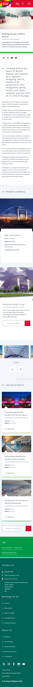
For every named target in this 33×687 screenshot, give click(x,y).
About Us (7, 637)
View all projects (13, 528)
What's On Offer (9, 613)
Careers (7, 603)
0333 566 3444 (9, 572)
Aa (17, 4)
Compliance (8, 656)
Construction (18, 548)
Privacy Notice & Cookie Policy (11, 673)
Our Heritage (9, 642)
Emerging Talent (10, 618)
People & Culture (10, 646)
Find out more (13, 323)
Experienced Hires (10, 623)
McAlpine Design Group (9, 553)
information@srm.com (12, 575)
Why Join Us (8, 608)
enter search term (23, 3)
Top (29, 684)
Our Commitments (10, 651)
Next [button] (21, 369)
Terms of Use (6, 670)
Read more (10, 429)
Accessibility (6, 676)
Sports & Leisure (7, 548)
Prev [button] (12, 369)
